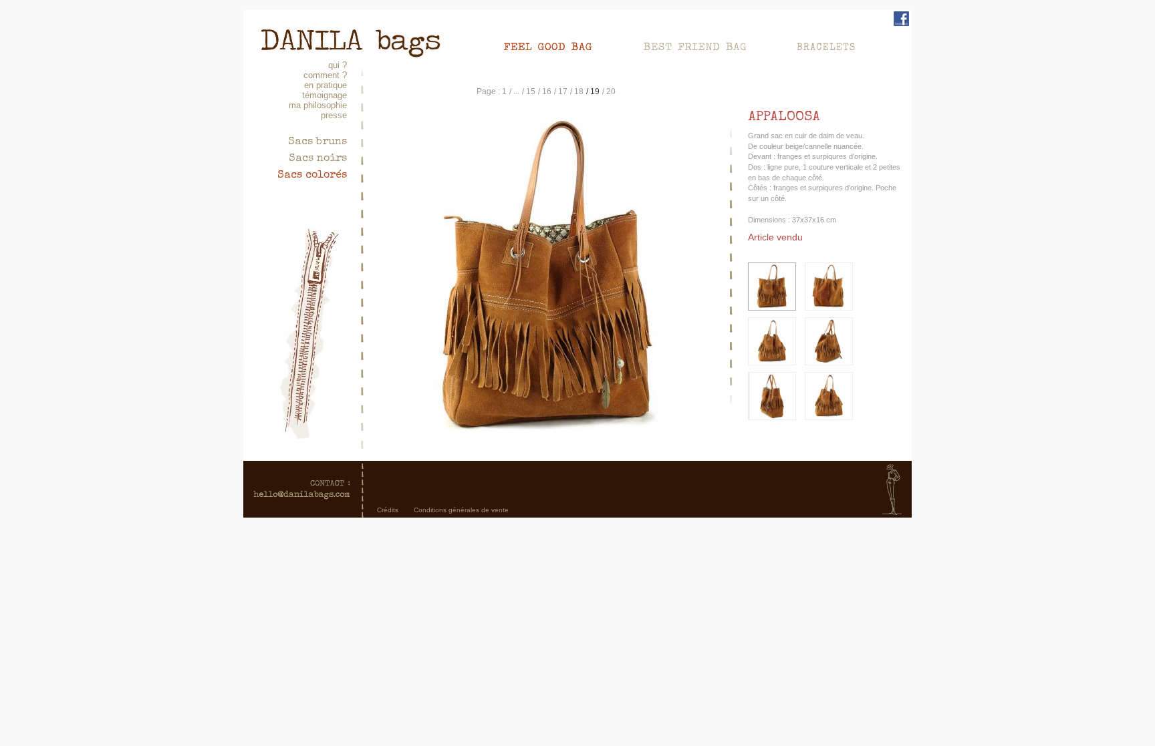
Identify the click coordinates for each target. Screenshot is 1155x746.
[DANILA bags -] (350, 33)
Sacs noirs (318, 159)
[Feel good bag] (561, 45)
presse (334, 115)
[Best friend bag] (707, 45)
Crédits (387, 510)
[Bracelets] (827, 45)
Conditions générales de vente (461, 510)
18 (579, 91)
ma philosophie (318, 105)
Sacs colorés (312, 175)
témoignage (324, 95)
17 (562, 91)
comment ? (325, 75)
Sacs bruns (317, 142)
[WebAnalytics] (577, 536)
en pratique (325, 85)
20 (611, 91)
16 (546, 91)
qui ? (337, 65)
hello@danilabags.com (301, 490)
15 (530, 91)
